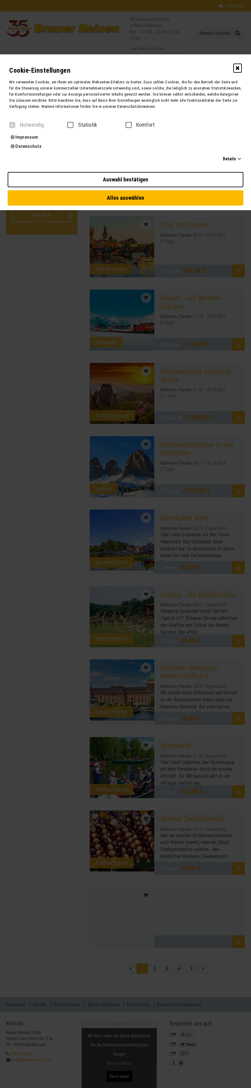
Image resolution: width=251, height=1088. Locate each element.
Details (229, 158)
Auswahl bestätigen (125, 179)
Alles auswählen (125, 198)
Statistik (87, 125)
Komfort (145, 125)
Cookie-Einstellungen (39, 70)
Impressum (26, 137)
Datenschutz (28, 146)
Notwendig (32, 125)
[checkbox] (12, 125)
